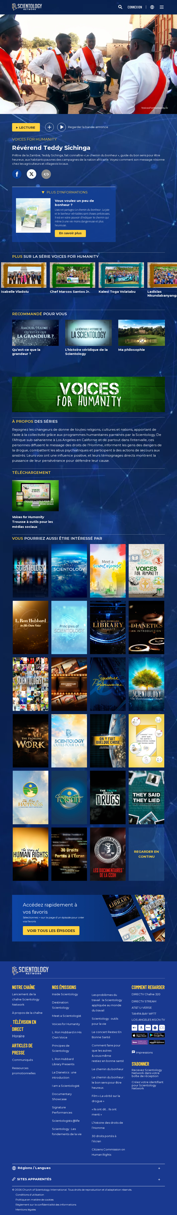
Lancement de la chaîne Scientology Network (25, 999)
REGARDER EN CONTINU (146, 854)
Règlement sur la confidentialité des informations (46, 1204)
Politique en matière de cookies (35, 1199)
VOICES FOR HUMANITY (34, 139)
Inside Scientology (65, 994)
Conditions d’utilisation (30, 1194)
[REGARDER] (69, 627)
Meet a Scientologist (66, 1015)
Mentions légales (26, 1209)
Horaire (18, 1036)
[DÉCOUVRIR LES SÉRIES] (30, 571)
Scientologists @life (66, 1120)
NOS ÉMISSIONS (64, 987)
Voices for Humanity (66, 1024)
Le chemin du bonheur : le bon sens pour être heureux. (108, 1082)
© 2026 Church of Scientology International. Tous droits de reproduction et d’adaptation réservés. (72, 1189)
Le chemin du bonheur (107, 1069)
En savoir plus (70, 233)
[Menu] (161, 7)
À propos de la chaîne (27, 1012)
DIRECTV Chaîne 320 (146, 994)
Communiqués (22, 1060)
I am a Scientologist (65, 1085)
